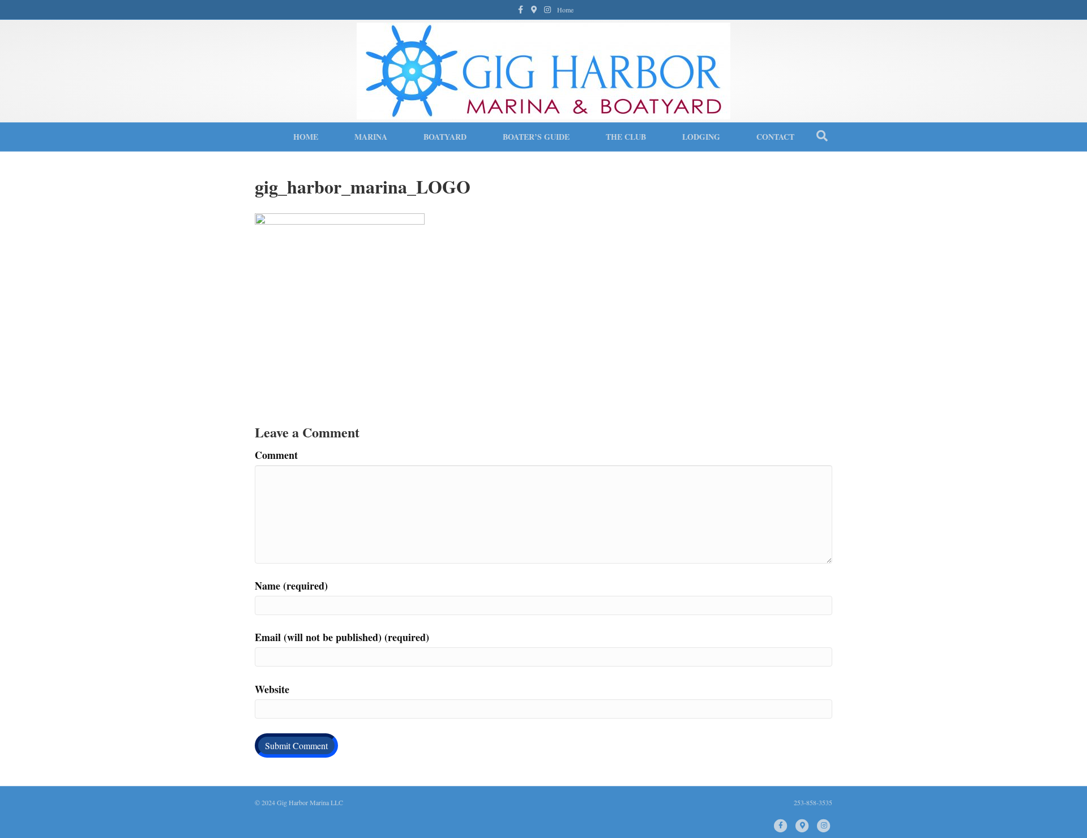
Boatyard (445, 137)
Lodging (701, 137)
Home (565, 9)
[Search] (822, 136)
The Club (626, 137)
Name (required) (291, 585)
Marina (370, 137)
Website (272, 689)
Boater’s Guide (536, 137)
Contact (775, 137)
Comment (276, 455)
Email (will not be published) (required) (342, 637)
